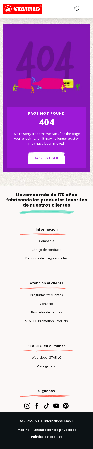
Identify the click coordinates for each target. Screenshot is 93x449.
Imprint (23, 430)
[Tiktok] (46, 406)
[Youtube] (56, 406)
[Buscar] (76, 9)
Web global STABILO (47, 357)
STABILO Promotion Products (46, 321)
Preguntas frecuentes (46, 295)
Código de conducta (46, 249)
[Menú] (86, 9)
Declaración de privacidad (55, 430)
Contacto (46, 303)
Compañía (46, 241)
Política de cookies (46, 436)
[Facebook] (37, 406)
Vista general (46, 366)
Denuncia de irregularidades (46, 258)
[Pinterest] (66, 406)
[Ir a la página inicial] (27, 9)
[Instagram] (27, 406)
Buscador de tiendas (46, 312)
